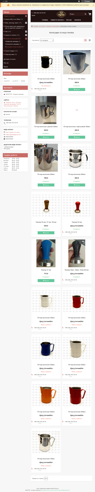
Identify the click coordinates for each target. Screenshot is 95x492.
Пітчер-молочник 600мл (46, 174)
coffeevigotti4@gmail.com (13, 134)
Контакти (77, 20)
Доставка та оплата (9, 59)
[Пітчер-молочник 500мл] (76, 348)
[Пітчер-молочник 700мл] (46, 442)
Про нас (69, 20)
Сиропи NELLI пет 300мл (13, 19)
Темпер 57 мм (46, 270)
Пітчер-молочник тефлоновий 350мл (76, 127)
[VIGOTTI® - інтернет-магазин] (61, 14)
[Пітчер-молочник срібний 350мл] (46, 110)
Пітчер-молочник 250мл (46, 79)
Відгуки (6, 66)
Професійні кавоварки (12, 41)
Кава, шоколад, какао (11, 23)
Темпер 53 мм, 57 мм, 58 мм (46, 222)
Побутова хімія (9, 54)
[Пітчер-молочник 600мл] (46, 158)
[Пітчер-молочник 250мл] (46, 62)
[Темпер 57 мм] (46, 253)
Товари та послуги (57, 20)
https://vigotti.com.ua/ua (13, 132)
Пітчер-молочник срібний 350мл (46, 127)
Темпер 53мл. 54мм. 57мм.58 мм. (77, 270)
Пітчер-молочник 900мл (76, 174)
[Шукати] (85, 14)
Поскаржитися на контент (48, 490)
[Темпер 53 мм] (76, 205)
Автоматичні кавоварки (12, 44)
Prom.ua (56, 488)
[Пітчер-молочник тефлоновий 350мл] (76, 110)
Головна (45, 20)
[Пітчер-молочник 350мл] (76, 62)
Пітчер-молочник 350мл (76, 79)
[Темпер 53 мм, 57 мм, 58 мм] (46, 205)
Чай (6, 31)
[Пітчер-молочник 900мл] (76, 158)
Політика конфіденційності (63, 490)
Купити (78, 89)
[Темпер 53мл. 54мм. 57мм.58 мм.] (76, 253)
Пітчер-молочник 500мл (76, 365)
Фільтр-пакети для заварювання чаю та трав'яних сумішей (15, 27)
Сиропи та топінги (10, 35)
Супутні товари (9, 51)
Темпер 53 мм (77, 222)
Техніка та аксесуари (52, 26)
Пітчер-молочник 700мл (46, 459)
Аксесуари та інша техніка (13, 47)
